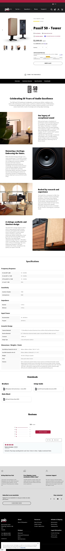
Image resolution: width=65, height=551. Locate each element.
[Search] (51, 9)
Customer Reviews (27, 81)
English (2, 549)
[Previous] (2, 30)
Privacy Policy (23, 547)
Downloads (47, 81)
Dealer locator (37, 524)
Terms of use (54, 535)
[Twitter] (54, 499)
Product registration (39, 526)
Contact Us (4, 538)
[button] (36, 21)
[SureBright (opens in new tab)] (60, 54)
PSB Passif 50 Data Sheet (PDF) (12, 399)
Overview (17, 81)
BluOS (19, 537)
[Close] (38, 543)
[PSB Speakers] (7, 9)
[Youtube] (57, 499)
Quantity (35, 47)
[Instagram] (61, 499)
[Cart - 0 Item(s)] (62, 9)
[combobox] (3, 550)
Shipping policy (54, 526)
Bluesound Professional (23, 535)
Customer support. (39, 36)
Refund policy (54, 522)
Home (34, 18)
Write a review (43, 431)
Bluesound (20, 533)
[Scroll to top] (62, 548)
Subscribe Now (17, 503)
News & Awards (38, 522)
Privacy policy (54, 537)
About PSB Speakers (22, 522)
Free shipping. (38, 33)
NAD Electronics (21, 539)
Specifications (38, 81)
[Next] (31, 30)
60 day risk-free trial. (47, 33)
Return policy (54, 524)
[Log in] (58, 9)
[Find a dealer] (54, 9)
